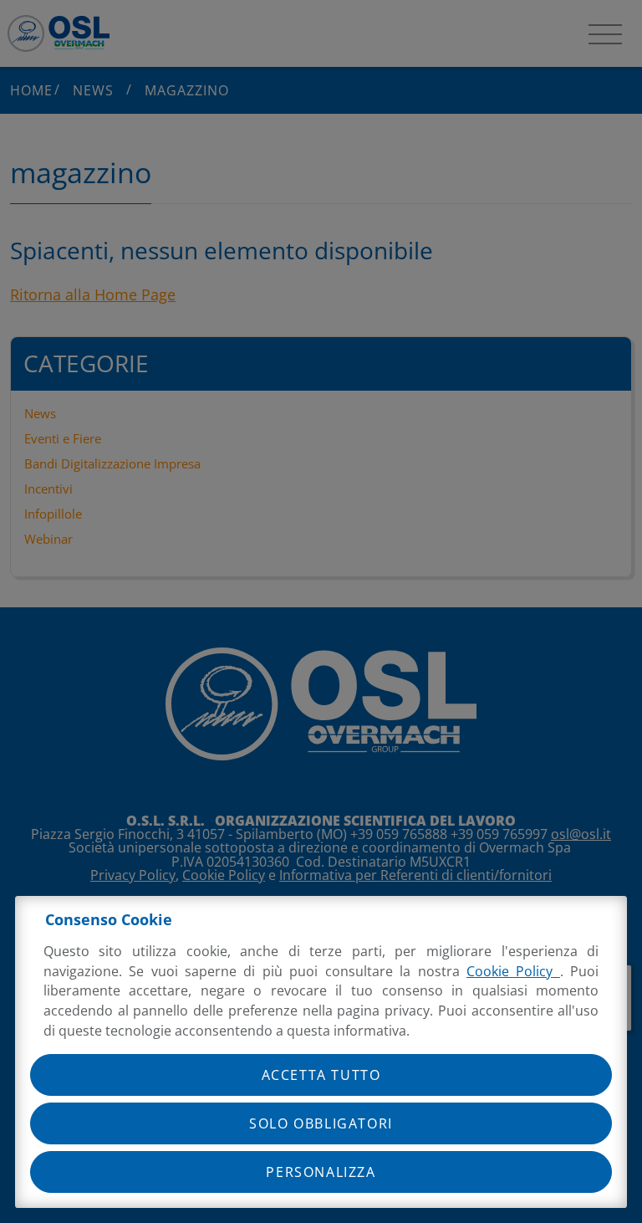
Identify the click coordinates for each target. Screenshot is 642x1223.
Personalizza (320, 1172)
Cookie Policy (513, 971)
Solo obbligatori (321, 1123)
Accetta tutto (321, 1075)
